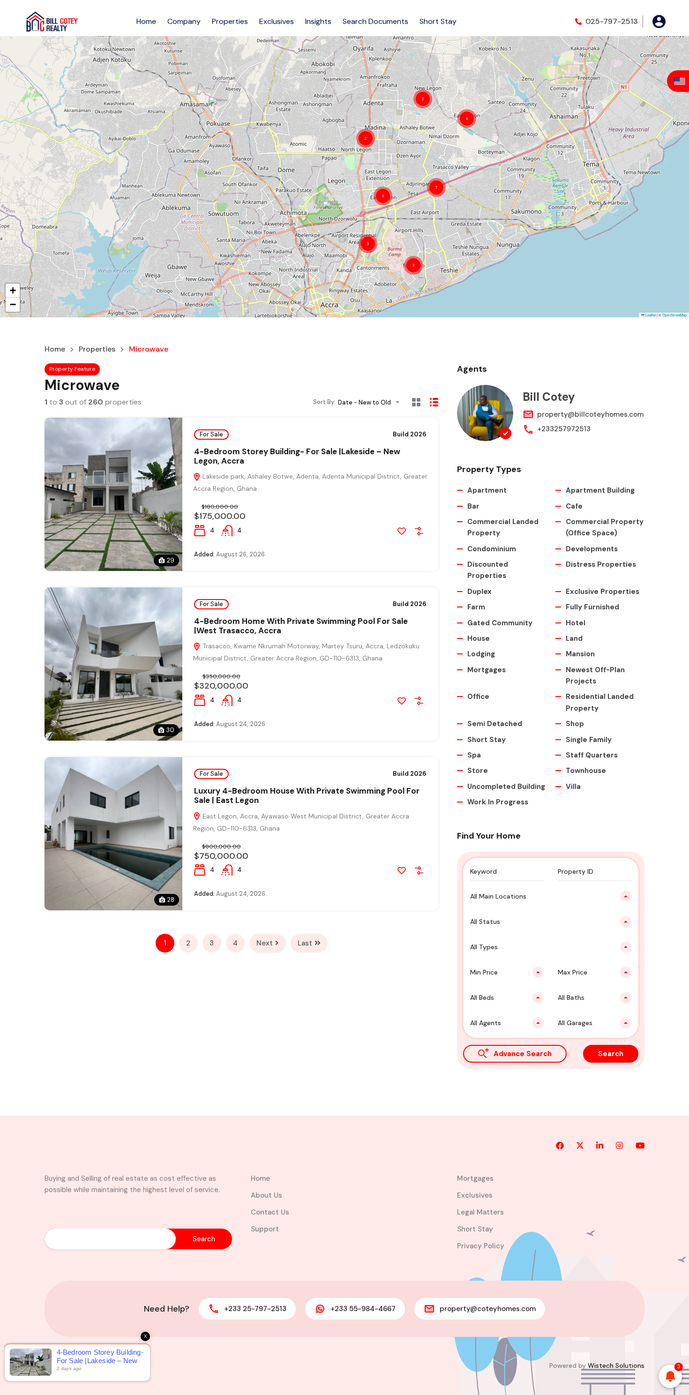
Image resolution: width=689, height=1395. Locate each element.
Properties (230, 21)
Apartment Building (600, 490)
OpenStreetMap (674, 314)
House (478, 638)
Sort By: (324, 402)
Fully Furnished (592, 607)
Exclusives (276, 21)
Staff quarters (592, 755)
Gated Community (499, 623)
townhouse (586, 770)
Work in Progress (497, 802)
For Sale (211, 434)
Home (146, 21)
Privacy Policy (480, 1246)
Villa (573, 786)
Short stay (486, 739)
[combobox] (371, 402)
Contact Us (270, 1212)
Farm (476, 607)
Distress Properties (601, 564)
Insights (318, 21)
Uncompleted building (506, 786)
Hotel (575, 623)
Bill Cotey (549, 397)
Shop (575, 723)
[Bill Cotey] (485, 413)
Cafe (574, 506)
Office (478, 696)
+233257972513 (564, 429)
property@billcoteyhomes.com (590, 414)
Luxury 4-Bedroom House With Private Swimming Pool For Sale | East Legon (306, 795)
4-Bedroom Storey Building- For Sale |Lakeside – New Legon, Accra (297, 456)
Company (184, 21)
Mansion (580, 654)
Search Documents (375, 21)
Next (264, 943)
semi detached (494, 723)
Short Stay (438, 21)
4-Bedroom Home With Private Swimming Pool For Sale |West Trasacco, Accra (301, 626)
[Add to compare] (419, 531)
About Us (266, 1195)
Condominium (491, 549)
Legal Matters (480, 1212)
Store (477, 770)
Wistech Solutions (616, 1365)
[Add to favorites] (401, 531)
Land (574, 638)
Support (265, 1229)
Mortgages (486, 670)
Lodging (481, 654)
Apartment (487, 490)
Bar (473, 506)
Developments (592, 549)
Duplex (479, 591)
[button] (219, 110)
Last (305, 943)
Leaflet (650, 314)
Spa (474, 755)
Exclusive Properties (602, 591)
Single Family (589, 739)
